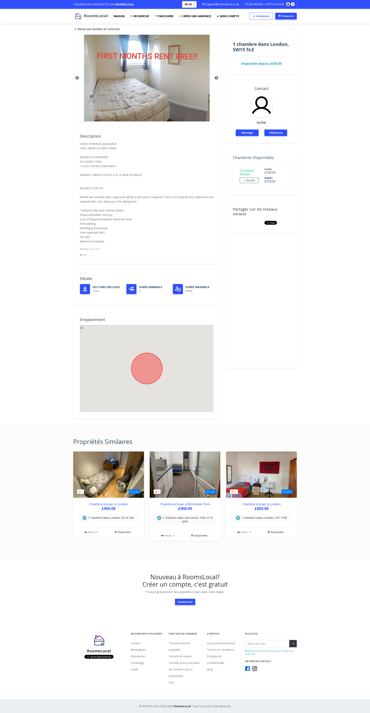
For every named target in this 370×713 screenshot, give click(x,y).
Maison (119, 16)
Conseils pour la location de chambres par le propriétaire (184, 669)
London (135, 643)
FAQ (171, 682)
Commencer (185, 602)
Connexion (262, 16)
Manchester (138, 656)
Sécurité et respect (180, 656)
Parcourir (165, 16)
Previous (77, 78)
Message (247, 132)
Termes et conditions (220, 650)
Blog (210, 669)
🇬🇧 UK (188, 4)
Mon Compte (229, 16)
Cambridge (137, 663)
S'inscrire (287, 16)
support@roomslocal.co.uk (222, 4)
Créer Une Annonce (196, 16)
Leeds (134, 669)
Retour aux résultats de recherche (98, 29)
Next (216, 78)
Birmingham (138, 650)
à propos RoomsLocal (221, 643)
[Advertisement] (261, 303)
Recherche (141, 16)
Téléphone (276, 132)
